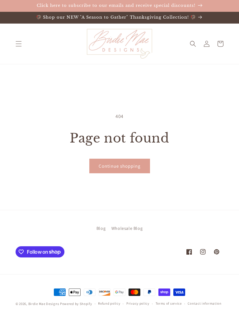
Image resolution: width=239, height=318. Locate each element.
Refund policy (109, 303)
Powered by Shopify (76, 304)
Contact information (204, 303)
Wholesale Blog (127, 228)
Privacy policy (137, 303)
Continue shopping (120, 166)
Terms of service (169, 303)
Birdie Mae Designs (43, 304)
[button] (19, 44)
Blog (100, 228)
